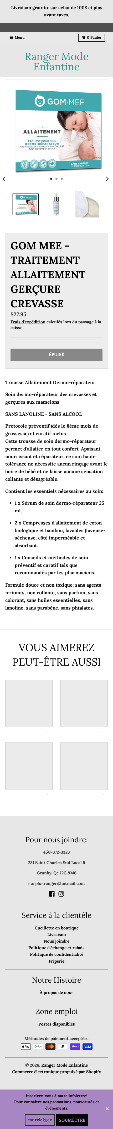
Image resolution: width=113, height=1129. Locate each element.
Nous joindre (56, 941)
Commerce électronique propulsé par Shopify (56, 1071)
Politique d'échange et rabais (56, 947)
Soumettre (72, 1120)
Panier (94, 37)
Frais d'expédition (28, 321)
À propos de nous (57, 992)
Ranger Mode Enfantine (57, 61)
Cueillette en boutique (57, 927)
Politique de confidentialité (56, 954)
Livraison (56, 934)
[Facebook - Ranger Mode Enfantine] (52, 894)
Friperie (56, 961)
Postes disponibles (56, 1024)
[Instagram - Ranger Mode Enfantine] (61, 894)
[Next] (107, 179)
